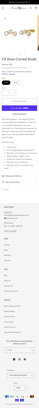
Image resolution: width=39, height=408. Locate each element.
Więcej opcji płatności (19, 114)
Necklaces (7, 255)
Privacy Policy (9, 322)
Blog (5, 275)
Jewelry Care (8, 286)
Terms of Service (10, 327)
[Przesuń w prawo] (24, 54)
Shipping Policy (9, 311)
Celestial (17, 162)
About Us (7, 280)
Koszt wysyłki (5, 67)
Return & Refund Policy (12, 306)
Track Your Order (10, 231)
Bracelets (7, 260)
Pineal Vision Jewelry (16, 404)
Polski (18, 388)
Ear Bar (16, 165)
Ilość (3, 88)
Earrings (7, 245)
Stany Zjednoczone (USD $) (18, 375)
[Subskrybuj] (32, 350)
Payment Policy (9, 316)
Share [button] (7, 190)
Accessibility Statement (12, 332)
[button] (3, 8)
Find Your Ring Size (11, 291)
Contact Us (8, 212)
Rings (6, 250)
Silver (16, 82)
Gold (6, 82)
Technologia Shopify (28, 404)
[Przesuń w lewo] (14, 54)
